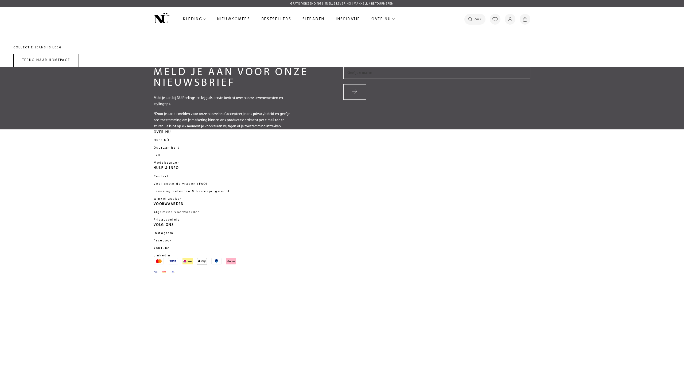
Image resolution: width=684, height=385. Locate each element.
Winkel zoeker (167, 199)
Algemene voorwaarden (177, 212)
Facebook (163, 240)
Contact (161, 176)
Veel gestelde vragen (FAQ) (181, 184)
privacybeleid (263, 114)
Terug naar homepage (46, 60)
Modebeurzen (167, 162)
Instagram (163, 233)
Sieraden (313, 20)
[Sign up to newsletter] (354, 92)
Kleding (193, 20)
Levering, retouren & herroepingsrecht (192, 191)
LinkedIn (162, 255)
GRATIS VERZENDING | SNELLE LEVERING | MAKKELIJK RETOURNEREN (342, 3)
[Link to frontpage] (162, 19)
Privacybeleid (167, 219)
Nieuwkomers (233, 20)
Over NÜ (382, 20)
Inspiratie (348, 19)
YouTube (162, 248)
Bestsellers (277, 20)
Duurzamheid (167, 147)
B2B (157, 155)
